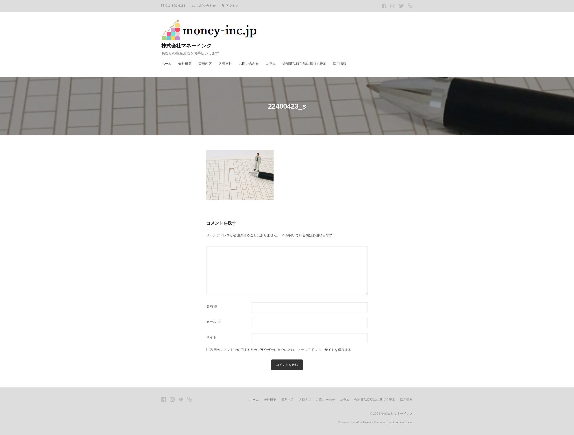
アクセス (232, 5)
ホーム (166, 63)
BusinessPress (402, 422)
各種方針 (225, 63)
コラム (271, 63)
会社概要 (185, 63)
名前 (211, 306)
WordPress (363, 422)
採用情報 (339, 63)
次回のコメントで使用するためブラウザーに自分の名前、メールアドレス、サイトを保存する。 (282, 350)
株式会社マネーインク (186, 45)
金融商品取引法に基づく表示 (304, 63)
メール (213, 322)
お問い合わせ (206, 5)
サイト (211, 337)
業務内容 (205, 63)
